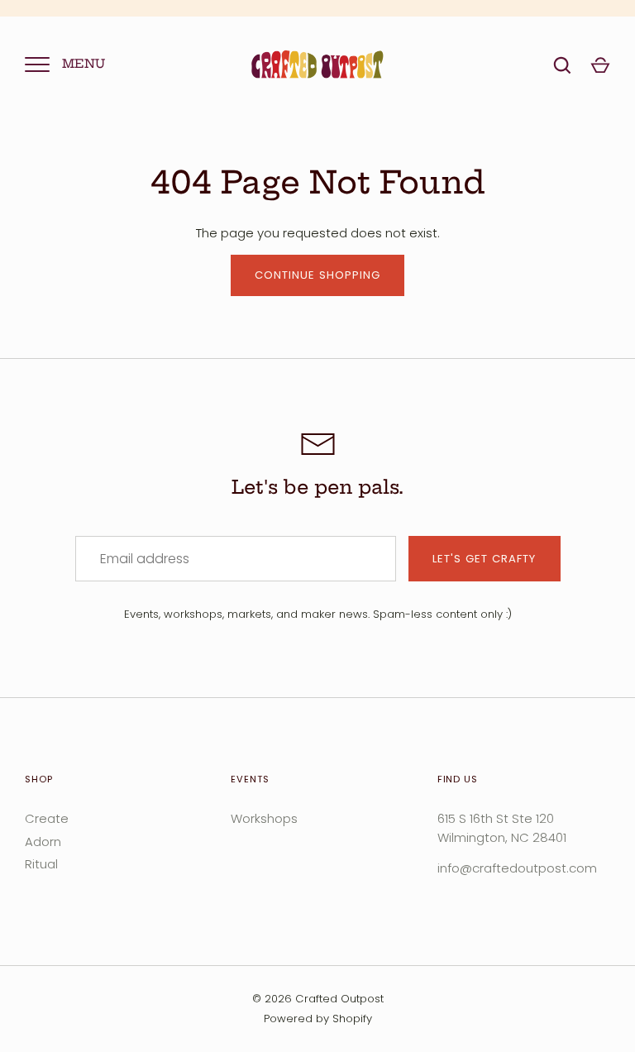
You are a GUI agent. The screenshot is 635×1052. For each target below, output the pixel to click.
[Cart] (600, 65)
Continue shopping (318, 275)
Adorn (43, 841)
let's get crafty (484, 559)
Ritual (41, 864)
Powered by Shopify (318, 1018)
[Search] (562, 65)
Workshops (264, 818)
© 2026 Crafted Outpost (318, 999)
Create (47, 818)
